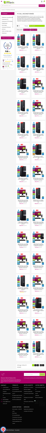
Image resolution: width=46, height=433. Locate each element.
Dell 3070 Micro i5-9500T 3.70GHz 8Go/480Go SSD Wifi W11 (23, 113)
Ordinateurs (4, 33)
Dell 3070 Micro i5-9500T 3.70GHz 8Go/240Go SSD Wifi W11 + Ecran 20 (38, 179)
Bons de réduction (39, 397)
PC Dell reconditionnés (16, 397)
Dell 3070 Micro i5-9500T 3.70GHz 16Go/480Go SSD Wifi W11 (23, 288)
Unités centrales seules (6, 31)
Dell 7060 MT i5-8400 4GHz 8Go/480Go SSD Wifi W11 (38, 310)
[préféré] (26, 41)
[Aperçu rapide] (24, 41)
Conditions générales (28, 391)
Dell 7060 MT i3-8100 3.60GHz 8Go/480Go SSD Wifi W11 (23, 179)
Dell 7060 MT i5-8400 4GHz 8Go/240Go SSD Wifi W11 (38, 157)
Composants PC (5, 19)
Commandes (37, 391)
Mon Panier (14, 413)
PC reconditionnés (16, 415)
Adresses (37, 395)
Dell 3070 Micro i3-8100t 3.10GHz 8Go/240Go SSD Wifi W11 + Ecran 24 (23, 157)
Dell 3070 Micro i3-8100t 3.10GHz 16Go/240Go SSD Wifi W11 (38, 69)
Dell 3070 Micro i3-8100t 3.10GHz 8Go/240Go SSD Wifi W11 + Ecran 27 (23, 245)
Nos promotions (15, 387)
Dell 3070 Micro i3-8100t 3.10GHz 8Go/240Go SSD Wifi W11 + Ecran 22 (38, 113)
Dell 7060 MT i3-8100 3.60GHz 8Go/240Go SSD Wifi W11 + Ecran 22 (23, 354)
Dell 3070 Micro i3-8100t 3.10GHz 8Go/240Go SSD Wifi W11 (23, 47)
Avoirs (36, 393)
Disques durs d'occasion (17, 419)
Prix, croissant (37, 26)
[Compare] (22, 41)
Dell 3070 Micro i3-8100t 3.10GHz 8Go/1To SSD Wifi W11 (38, 201)
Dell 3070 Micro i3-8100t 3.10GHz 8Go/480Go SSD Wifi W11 (23, 69)
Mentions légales (27, 389)
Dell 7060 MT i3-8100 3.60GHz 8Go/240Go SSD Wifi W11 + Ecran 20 (38, 245)
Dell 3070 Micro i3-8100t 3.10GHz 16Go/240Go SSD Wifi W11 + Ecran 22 (38, 332)
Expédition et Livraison (28, 387)
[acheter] (19, 41)
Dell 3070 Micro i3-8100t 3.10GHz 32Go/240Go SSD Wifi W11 (38, 354)
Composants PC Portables (7, 21)
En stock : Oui (27, 29)
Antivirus (4, 29)
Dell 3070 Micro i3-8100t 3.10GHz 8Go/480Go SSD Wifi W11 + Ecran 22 (38, 266)
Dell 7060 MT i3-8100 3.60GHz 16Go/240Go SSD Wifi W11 (23, 223)
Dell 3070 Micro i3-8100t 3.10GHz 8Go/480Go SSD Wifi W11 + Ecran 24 (23, 310)
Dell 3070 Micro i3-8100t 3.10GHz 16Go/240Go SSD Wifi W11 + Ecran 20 (38, 223)
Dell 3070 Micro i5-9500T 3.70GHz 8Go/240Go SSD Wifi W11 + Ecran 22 (23, 266)
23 (40, 365)
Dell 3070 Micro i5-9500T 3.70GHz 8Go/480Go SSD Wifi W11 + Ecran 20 (23, 332)
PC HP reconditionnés (16, 399)
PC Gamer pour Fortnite (17, 395)
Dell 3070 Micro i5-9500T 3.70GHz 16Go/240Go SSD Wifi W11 (23, 135)
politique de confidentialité (36, 378)
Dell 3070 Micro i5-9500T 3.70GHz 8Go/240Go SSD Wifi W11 (38, 47)
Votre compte (39, 385)
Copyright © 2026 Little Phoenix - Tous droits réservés (10, 431)
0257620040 (5, 399)
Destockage (4, 25)
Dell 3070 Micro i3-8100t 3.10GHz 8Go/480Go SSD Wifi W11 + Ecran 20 (23, 201)
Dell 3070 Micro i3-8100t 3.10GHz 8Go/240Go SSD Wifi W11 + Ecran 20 (38, 91)
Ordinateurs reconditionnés (7, 17)
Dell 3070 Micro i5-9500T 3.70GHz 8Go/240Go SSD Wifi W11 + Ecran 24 (38, 288)
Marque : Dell (34, 29)
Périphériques (4, 23)
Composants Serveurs (6, 27)
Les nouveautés (15, 389)
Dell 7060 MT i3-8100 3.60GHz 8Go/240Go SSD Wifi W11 (23, 91)
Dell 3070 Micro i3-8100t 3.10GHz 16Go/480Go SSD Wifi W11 (38, 135)
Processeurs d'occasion (17, 417)
